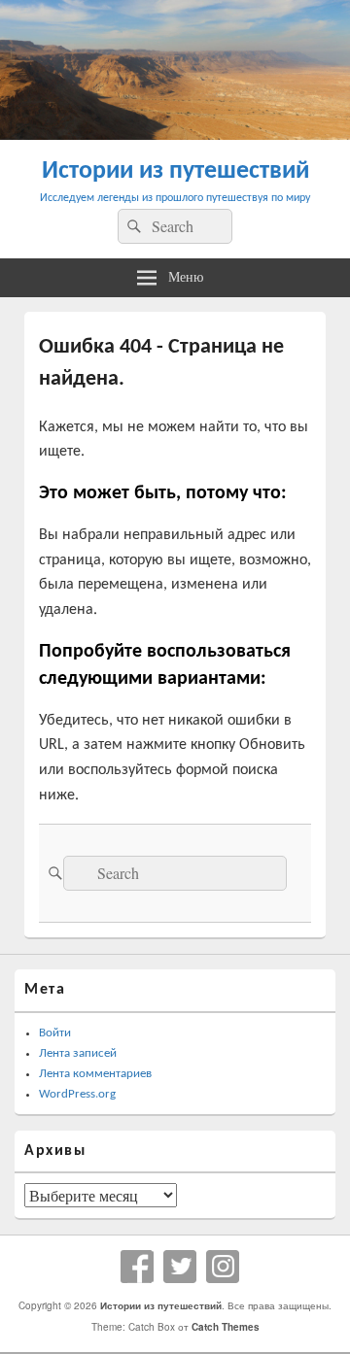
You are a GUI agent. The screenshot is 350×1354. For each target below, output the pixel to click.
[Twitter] (179, 1266)
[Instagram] (222, 1266)
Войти (55, 1033)
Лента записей (78, 1053)
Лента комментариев (95, 1073)
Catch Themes (226, 1327)
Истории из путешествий (175, 171)
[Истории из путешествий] (175, 133)
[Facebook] (137, 1266)
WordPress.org (77, 1094)
